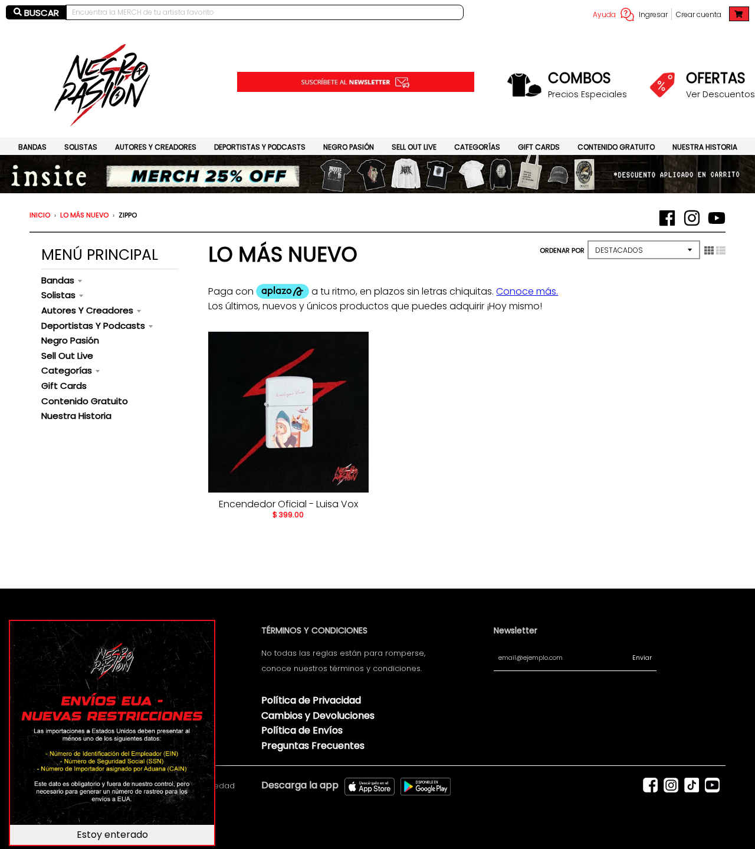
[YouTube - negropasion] (717, 218)
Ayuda (604, 14)
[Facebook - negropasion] (667, 218)
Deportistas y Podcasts (260, 147)
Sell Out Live (414, 147)
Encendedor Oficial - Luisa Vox (288, 504)
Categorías (477, 147)
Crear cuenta (698, 14)
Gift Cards (539, 147)
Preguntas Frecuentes (313, 745)
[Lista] (721, 250)
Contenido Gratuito (616, 147)
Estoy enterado (112, 834)
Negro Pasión (348, 147)
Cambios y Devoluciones (318, 715)
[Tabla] (709, 250)
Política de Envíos (302, 730)
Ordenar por (562, 250)
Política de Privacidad (311, 700)
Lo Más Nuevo (84, 215)
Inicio (39, 215)
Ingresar (653, 14)
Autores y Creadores (155, 147)
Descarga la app (300, 785)
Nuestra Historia (704, 147)
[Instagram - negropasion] (692, 218)
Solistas (80, 147)
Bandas (32, 147)
